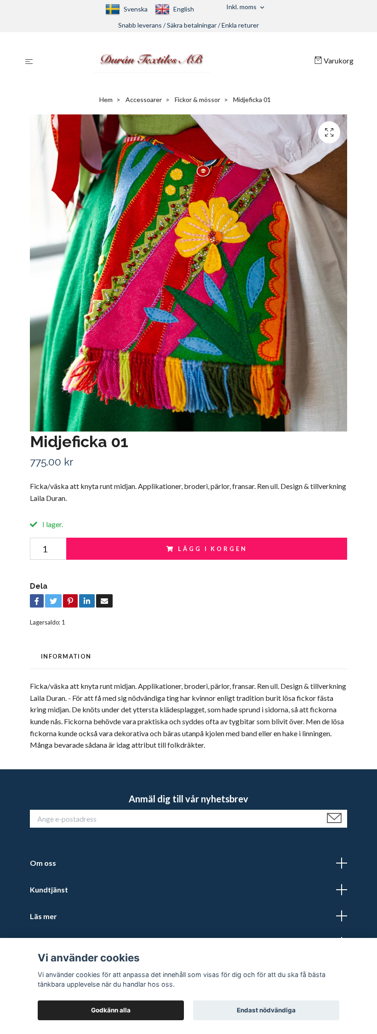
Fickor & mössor (197, 99)
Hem (106, 99)
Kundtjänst (49, 889)
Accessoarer (144, 99)
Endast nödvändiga (266, 1010)
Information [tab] (66, 656)
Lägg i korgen (212, 548)
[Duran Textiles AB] (175, 61)
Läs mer (43, 916)
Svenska (136, 9)
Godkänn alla (111, 1010)
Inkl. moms (242, 7)
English (183, 9)
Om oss (43, 862)
